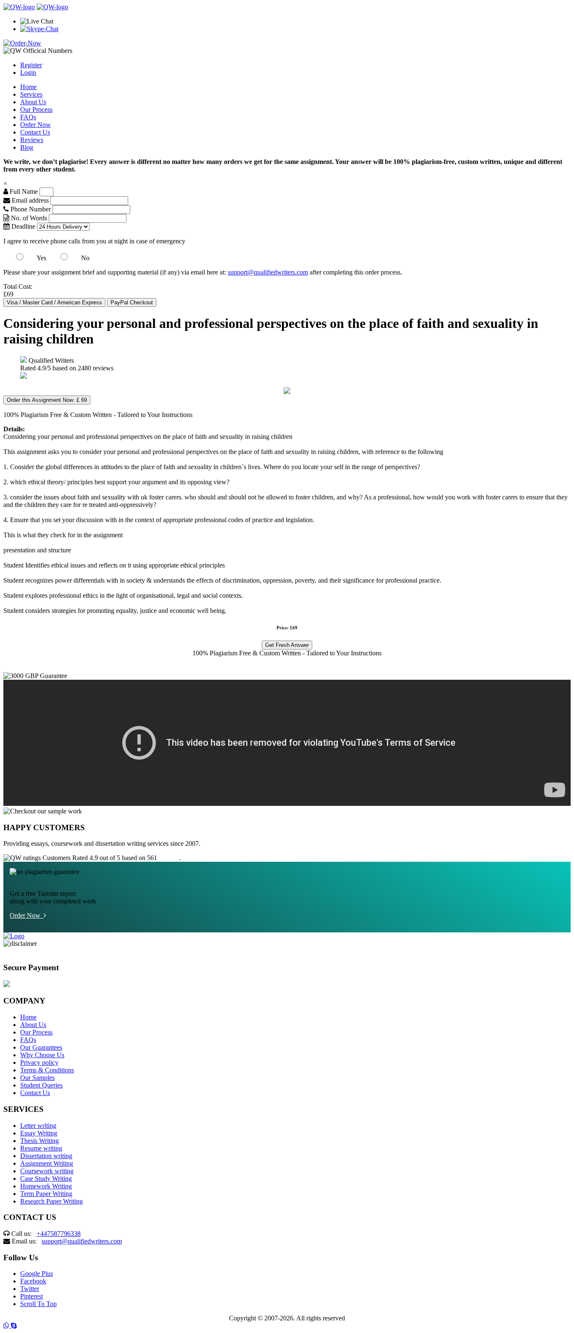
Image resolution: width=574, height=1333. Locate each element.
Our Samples (37, 1077)
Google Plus (36, 1273)
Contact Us (35, 132)
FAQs (28, 117)
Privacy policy (39, 1062)
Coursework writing (47, 1171)
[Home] (19, 7)
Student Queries (41, 1085)
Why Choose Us (42, 1054)
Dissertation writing (46, 1155)
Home (28, 86)
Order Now (35, 124)
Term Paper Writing (46, 1193)
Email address (29, 200)
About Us (33, 102)
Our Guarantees (41, 1047)
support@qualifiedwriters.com (268, 272)
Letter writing (38, 1125)
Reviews (31, 139)
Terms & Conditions (47, 1070)
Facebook (33, 1281)
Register (31, 65)
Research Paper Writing (51, 1201)
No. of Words (29, 218)
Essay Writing (38, 1133)
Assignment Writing (46, 1163)
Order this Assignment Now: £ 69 (47, 400)
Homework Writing (46, 1186)
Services (31, 94)
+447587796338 (59, 1233)
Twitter (29, 1288)
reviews (169, 857)
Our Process (36, 109)
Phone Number (31, 209)
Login (28, 72)
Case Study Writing (46, 1178)
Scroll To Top (38, 1303)
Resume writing (41, 1148)
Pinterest (31, 1296)
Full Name (23, 191)
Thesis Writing (39, 1140)
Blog (26, 147)
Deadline (22, 226)
